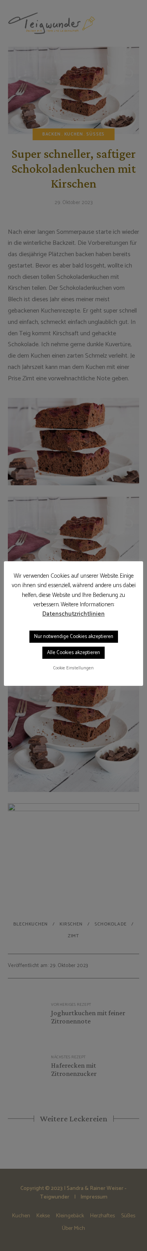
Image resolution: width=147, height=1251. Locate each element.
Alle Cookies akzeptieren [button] (73, 653)
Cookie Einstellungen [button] (73, 668)
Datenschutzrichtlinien (73, 614)
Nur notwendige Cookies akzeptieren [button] (73, 637)
